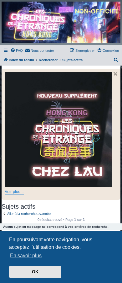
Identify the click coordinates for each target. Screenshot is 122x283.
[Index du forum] (61, 22)
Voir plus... (14, 191)
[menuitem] (16, 50)
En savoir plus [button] (26, 255)
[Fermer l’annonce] (115, 74)
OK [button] (35, 271)
